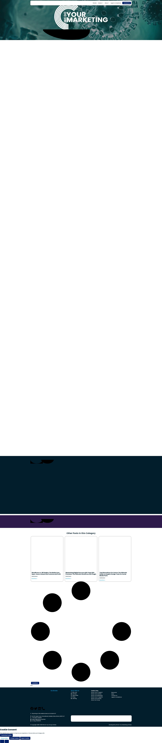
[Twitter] (35, 708)
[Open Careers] (102, 2)
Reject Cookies (25, 738)
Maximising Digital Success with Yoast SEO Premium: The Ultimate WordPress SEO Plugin (81, 573)
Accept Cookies (14, 738)
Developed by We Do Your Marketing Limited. (120, 725)
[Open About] (108, 2)
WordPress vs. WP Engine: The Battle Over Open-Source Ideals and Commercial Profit (46, 573)
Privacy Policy (4, 738)
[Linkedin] (39, 708)
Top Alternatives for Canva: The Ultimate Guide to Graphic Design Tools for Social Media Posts (113, 574)
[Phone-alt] (43, 708)
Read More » (34, 578)
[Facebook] (32, 708)
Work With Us (75, 691)
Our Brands (54, 691)
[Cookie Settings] (2, 741)
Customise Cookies (6, 735)
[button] (35, 683)
